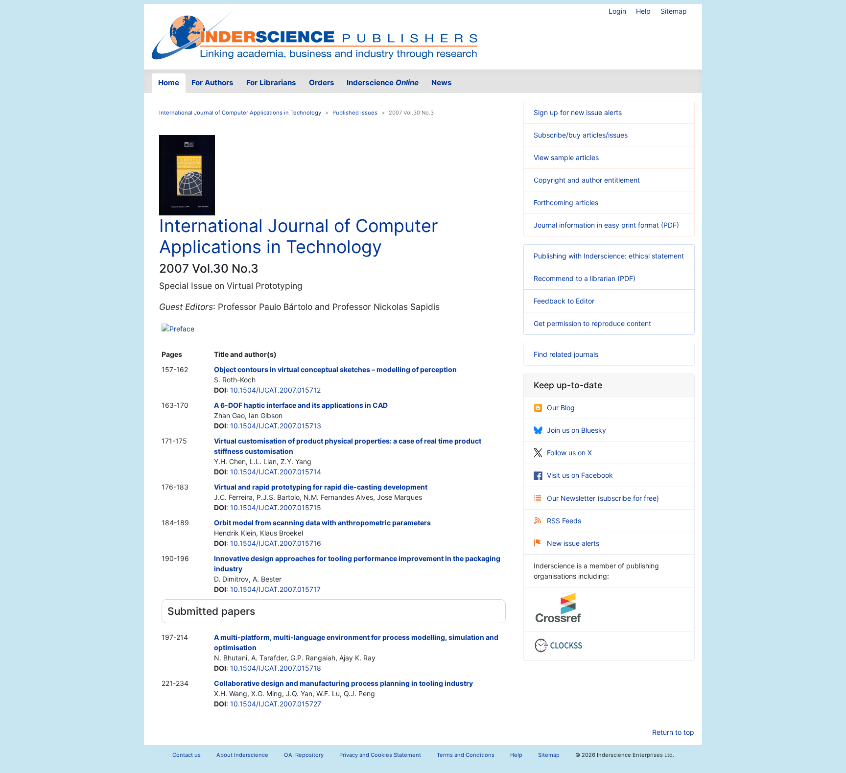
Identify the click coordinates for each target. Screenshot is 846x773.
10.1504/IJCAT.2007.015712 (275, 390)
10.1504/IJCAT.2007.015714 (275, 472)
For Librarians (271, 82)
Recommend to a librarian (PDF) (584, 278)
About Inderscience (242, 754)
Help (643, 11)
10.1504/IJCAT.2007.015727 (275, 704)
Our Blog (561, 407)
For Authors (212, 82)
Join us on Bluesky (576, 430)
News (441, 82)
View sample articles (566, 157)
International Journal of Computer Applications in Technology (240, 112)
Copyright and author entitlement (587, 180)
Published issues (354, 112)
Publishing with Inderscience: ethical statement (609, 256)
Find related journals (566, 354)
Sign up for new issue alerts (578, 112)
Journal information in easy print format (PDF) (606, 225)
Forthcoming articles (566, 202)
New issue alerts (573, 543)
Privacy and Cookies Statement (380, 754)
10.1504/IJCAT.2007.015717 (275, 589)
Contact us (186, 754)
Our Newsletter (572, 498)
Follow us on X (569, 452)
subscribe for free (628, 498)
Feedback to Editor (564, 301)
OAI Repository (304, 754)
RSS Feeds (564, 520)
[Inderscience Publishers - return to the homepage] (314, 33)
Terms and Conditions (465, 754)
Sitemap (673, 11)
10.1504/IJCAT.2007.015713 (275, 426)
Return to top (673, 732)
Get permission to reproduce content (592, 323)
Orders (321, 82)
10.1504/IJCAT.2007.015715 (275, 507)
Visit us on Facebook (580, 475)
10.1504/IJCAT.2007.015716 (275, 543)
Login (617, 11)
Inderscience (383, 82)
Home (168, 82)
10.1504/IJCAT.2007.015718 (275, 668)
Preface (181, 329)
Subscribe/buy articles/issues (581, 135)
